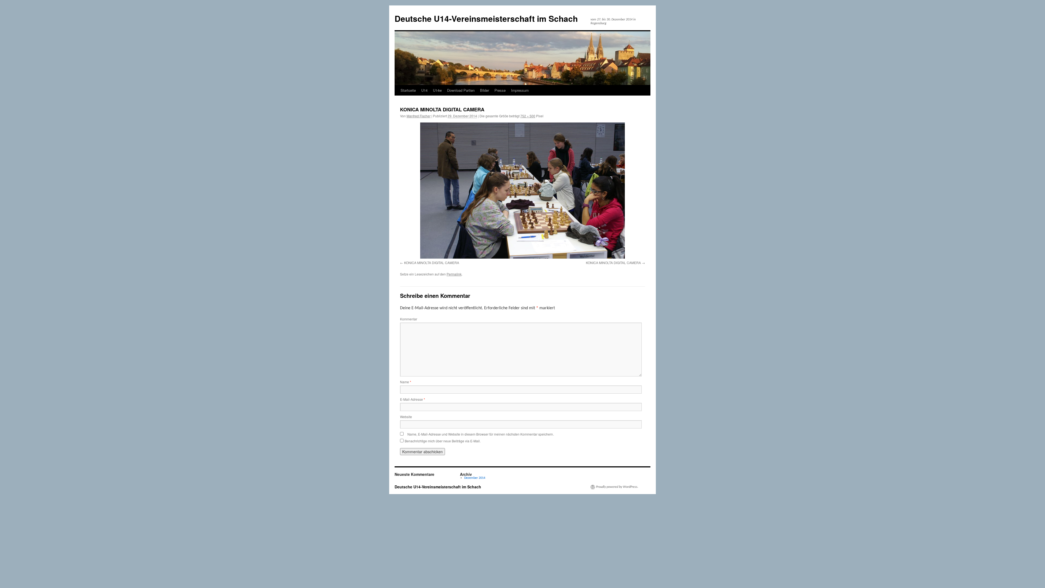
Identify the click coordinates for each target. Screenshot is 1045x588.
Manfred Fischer (419, 116)
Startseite (408, 90)
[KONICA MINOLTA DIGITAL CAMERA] (522, 190)
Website (406, 416)
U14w (437, 90)
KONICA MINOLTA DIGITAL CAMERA (431, 262)
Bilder (484, 90)
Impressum (520, 90)
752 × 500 (527, 116)
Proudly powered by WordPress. (617, 487)
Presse (500, 90)
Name (405, 381)
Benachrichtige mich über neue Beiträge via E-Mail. (443, 441)
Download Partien (461, 90)
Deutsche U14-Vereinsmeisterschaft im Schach (486, 18)
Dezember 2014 (474, 478)
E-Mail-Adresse (412, 399)
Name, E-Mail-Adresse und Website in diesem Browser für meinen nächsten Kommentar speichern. (480, 434)
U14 (424, 90)
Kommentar (408, 319)
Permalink (454, 274)
